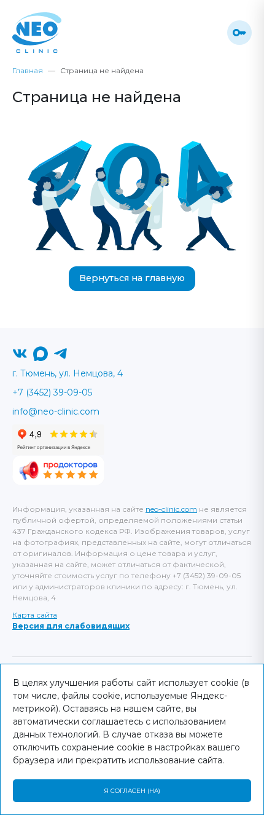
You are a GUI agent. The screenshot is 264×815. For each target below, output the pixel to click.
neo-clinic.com (171, 509)
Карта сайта (34, 614)
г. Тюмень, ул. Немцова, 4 (67, 373)
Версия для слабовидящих (71, 625)
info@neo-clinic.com (55, 411)
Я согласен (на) (132, 791)
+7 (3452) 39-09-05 (52, 392)
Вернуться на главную (132, 278)
